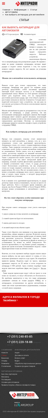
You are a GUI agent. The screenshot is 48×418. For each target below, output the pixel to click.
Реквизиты (5, 363)
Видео (17, 361)
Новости (4, 353)
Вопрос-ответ (20, 358)
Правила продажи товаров (25, 366)
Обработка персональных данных (28, 363)
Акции (17, 353)
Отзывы (4, 361)
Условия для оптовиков (10, 382)
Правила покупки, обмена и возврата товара (18, 385)
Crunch (35, 268)
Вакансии (5, 358)
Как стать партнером (9, 374)
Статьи (4, 355)
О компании (6, 366)
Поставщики (6, 379)
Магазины (5, 377)
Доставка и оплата (22, 355)
